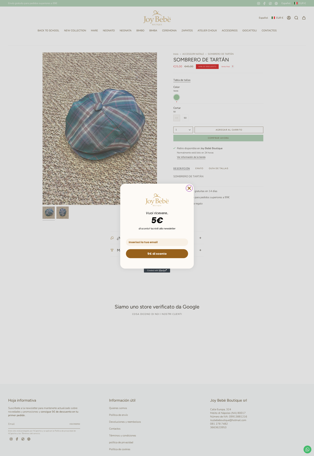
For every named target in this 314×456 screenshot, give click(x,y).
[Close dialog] (189, 188)
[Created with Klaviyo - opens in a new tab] (157, 271)
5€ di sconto (157, 254)
